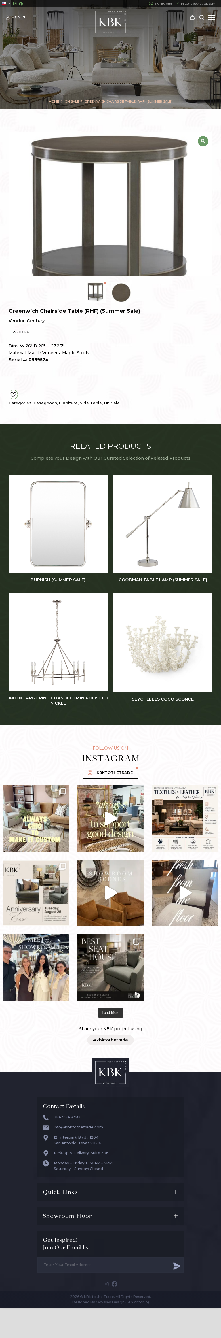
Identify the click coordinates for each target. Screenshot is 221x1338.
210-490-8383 (163, 3)
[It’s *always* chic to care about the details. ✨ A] (110, 818)
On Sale (112, 403)
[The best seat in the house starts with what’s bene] (110, 967)
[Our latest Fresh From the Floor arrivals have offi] (110, 893)
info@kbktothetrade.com (198, 3)
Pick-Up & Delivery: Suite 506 (81, 1153)
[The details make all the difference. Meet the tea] (36, 967)
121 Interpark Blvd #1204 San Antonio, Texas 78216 (77, 1140)
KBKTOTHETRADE (115, 773)
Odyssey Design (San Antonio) (122, 1302)
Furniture (68, 403)
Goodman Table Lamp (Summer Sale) (163, 580)
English (5, 3)
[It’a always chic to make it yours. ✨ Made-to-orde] (36, 818)
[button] (13, 394)
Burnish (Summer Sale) (58, 580)
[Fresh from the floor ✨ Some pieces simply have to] (185, 893)
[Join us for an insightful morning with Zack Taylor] (185, 818)
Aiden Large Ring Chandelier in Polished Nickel (58, 701)
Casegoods (45, 403)
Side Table (91, 403)
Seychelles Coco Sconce (163, 699)
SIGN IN (18, 17)
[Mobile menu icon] (211, 17)
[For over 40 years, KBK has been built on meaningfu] (36, 893)
